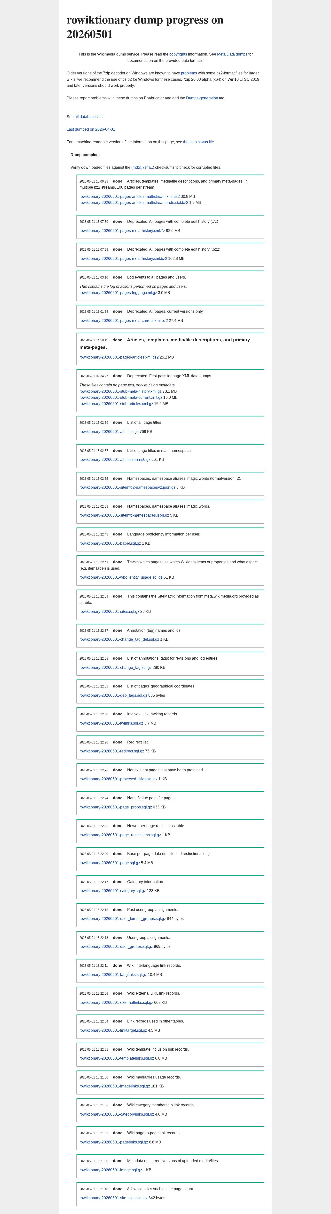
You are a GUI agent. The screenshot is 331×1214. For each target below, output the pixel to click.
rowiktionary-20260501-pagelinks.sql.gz (113, 1142)
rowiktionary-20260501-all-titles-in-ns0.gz (114, 459)
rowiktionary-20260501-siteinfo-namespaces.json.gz (124, 515)
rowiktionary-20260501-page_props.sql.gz (115, 807)
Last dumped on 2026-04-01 (91, 129)
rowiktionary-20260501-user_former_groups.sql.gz (122, 919)
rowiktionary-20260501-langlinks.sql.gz (113, 975)
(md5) (136, 167)
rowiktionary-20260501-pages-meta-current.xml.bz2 (123, 321)
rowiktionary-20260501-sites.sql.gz (109, 611)
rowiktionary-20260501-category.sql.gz (112, 891)
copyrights (178, 54)
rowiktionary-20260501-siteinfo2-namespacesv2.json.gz (127, 487)
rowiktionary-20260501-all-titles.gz (109, 432)
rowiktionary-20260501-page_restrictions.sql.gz (120, 835)
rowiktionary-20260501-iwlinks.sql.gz (111, 723)
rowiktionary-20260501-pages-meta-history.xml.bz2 (123, 258)
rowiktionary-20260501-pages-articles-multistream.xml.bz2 (129, 196)
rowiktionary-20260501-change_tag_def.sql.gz (119, 639)
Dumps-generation (202, 98)
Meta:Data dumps (232, 54)
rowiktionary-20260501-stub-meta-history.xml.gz (120, 391)
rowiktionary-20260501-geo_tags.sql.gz (113, 695)
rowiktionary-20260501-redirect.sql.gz (111, 751)
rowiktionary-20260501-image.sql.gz (110, 1170)
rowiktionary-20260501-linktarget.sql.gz (113, 1030)
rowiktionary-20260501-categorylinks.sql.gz (116, 1114)
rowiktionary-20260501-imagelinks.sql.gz (114, 1086)
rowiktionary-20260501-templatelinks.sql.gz (116, 1058)
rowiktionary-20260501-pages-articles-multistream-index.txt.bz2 (133, 202)
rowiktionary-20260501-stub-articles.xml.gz (116, 404)
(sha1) (148, 167)
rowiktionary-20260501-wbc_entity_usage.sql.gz (121, 577)
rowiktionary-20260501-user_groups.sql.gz (116, 946)
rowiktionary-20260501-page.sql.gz (109, 863)
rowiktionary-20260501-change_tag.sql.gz (115, 667)
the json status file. (199, 142)
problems (189, 73)
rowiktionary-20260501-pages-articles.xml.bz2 (119, 357)
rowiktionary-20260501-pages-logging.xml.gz (118, 293)
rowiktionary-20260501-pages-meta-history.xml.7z (122, 231)
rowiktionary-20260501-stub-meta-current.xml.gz (120, 397)
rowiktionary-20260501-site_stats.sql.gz (113, 1198)
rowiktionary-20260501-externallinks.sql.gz (116, 1002)
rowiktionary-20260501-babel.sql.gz (110, 543)
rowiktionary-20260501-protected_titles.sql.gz (118, 779)
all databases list (89, 117)
